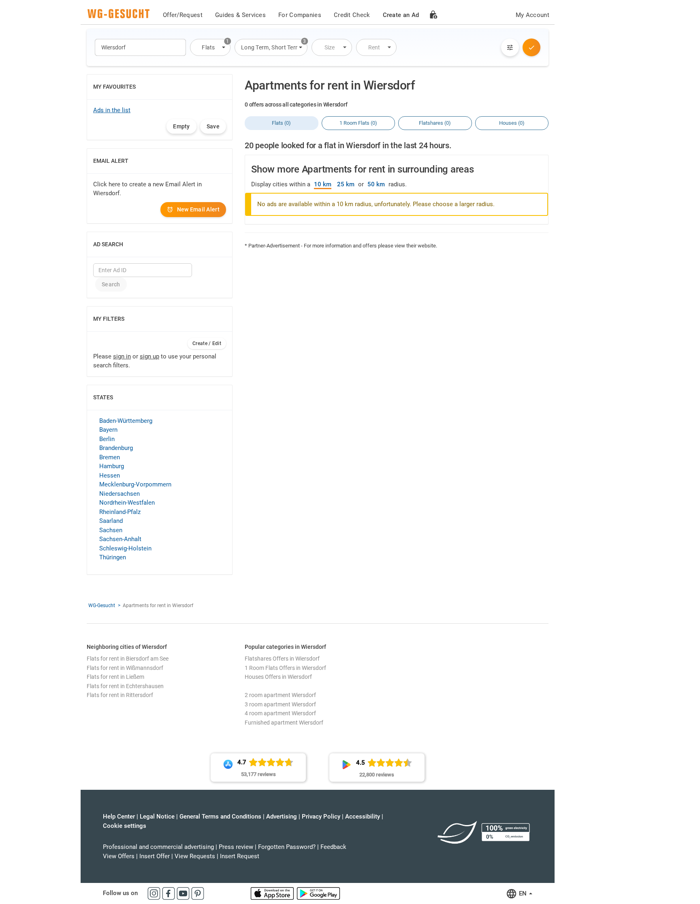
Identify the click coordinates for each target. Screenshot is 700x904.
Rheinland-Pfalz (120, 512)
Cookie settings (124, 825)
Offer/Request (183, 15)
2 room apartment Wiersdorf (280, 695)
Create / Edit (206, 343)
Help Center (119, 816)
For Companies (299, 15)
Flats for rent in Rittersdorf (120, 695)
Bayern (108, 429)
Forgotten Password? (287, 847)
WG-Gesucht (101, 605)
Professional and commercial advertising (158, 847)
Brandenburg (116, 448)
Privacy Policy (321, 816)
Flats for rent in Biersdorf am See (128, 658)
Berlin (107, 439)
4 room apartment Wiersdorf (280, 713)
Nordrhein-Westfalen (127, 502)
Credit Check (352, 15)
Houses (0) (512, 123)
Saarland (111, 520)
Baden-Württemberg (125, 420)
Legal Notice (157, 816)
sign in (122, 356)
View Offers (118, 856)
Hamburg (111, 466)
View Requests (195, 856)
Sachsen (110, 530)
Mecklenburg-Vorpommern (135, 484)
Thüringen (112, 557)
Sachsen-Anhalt (120, 539)
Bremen (109, 457)
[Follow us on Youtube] (184, 893)
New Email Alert (198, 209)
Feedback (333, 847)
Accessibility (362, 816)
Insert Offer (154, 856)
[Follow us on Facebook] (169, 893)
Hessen (109, 475)
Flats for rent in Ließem (115, 677)
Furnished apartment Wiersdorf (284, 722)
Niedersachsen (119, 493)
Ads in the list (111, 110)
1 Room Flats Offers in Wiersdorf (285, 668)
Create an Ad (401, 15)
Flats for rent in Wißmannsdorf (125, 668)
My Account (532, 15)
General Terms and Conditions (220, 816)
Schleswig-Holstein (125, 548)
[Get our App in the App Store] (273, 893)
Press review (236, 847)
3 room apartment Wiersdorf (280, 704)
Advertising (281, 816)
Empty (181, 126)
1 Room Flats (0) (358, 123)
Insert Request (239, 856)
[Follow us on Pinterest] (197, 893)
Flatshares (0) (435, 123)
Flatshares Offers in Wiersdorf (282, 658)
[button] (210, 47)
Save (213, 126)
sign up (149, 356)
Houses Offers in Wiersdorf (278, 677)
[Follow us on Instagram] (154, 893)
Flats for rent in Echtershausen (125, 686)
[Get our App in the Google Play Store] (318, 893)
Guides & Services (240, 15)
